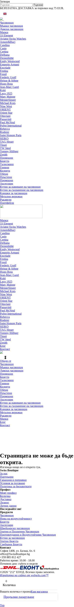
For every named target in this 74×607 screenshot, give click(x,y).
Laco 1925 (6, 93)
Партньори (6, 476)
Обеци (4, 173)
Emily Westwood (10, 61)
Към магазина (39, 591)
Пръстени (6, 177)
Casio (3, 48)
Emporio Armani (9, 64)
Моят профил (8, 492)
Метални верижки (11, 196)
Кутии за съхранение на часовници (21, 189)
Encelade (5, 67)
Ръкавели (5, 199)
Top (2, 605)
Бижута (4, 161)
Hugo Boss (6, 83)
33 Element (6, 35)
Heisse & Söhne (9, 80)
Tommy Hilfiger (9, 151)
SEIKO (4, 138)
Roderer (4, 132)
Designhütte (7, 58)
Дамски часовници (11, 29)
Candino (5, 45)
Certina (4, 51)
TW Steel (5, 148)
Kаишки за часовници (13, 193)
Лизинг (4, 502)
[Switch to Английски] (4, 13)
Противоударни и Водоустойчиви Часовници (28, 534)
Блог (3, 345)
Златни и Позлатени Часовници (19, 531)
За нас (4, 473)
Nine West (6, 106)
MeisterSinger (8, 99)
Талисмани (7, 164)
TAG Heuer (7, 141)
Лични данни (8, 505)
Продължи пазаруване (19, 597)
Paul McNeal (7, 122)
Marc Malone (7, 96)
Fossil (3, 74)
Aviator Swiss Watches (13, 38)
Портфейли (7, 202)
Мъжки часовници (11, 25)
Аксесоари (6, 183)
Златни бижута (9, 541)
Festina (4, 70)
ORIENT (5, 109)
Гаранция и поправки (13, 479)
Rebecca (5, 128)
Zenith (3, 154)
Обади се (5, 360)
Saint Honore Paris (10, 135)
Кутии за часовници (12, 537)
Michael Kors (7, 103)
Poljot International (11, 125)
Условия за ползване (12, 483)
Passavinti (5, 119)
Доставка (5, 499)
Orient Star (6, 112)
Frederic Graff (8, 77)
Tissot (3, 144)
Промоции (6, 157)
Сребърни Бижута (11, 544)
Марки (4, 32)
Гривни (4, 167)
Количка (5, 496)
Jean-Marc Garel (9, 87)
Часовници (7, 22)
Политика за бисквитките (16, 486)
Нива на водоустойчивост (16, 518)
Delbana (5, 54)
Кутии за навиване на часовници (20, 186)
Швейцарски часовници (15, 528)
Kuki (3, 90)
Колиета (5, 170)
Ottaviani (5, 115)
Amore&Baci (7, 41)
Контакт (5, 349)
